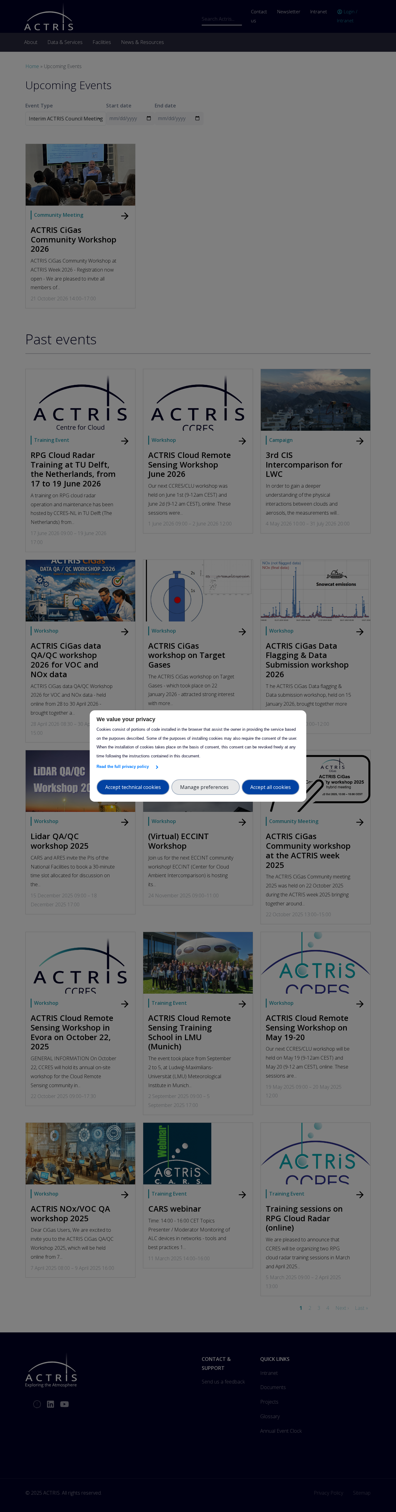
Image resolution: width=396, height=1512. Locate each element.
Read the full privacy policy (124, 766)
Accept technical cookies (133, 787)
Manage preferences (205, 787)
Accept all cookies (270, 787)
